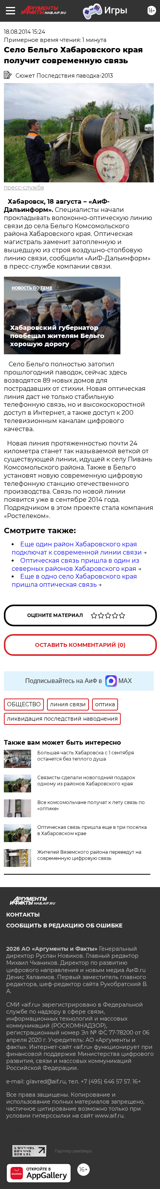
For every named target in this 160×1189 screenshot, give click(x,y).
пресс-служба (24, 187)
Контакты (23, 914)
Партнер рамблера (73, 1151)
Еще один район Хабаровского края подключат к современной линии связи (77, 548)
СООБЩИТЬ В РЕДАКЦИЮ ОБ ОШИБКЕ (64, 925)
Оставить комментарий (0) (80, 644)
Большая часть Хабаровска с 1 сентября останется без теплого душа (85, 756)
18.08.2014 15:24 (24, 31)
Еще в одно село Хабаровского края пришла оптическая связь (74, 580)
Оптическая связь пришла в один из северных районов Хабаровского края (75, 564)
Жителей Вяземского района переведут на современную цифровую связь (89, 855)
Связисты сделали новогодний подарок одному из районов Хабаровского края (86, 781)
